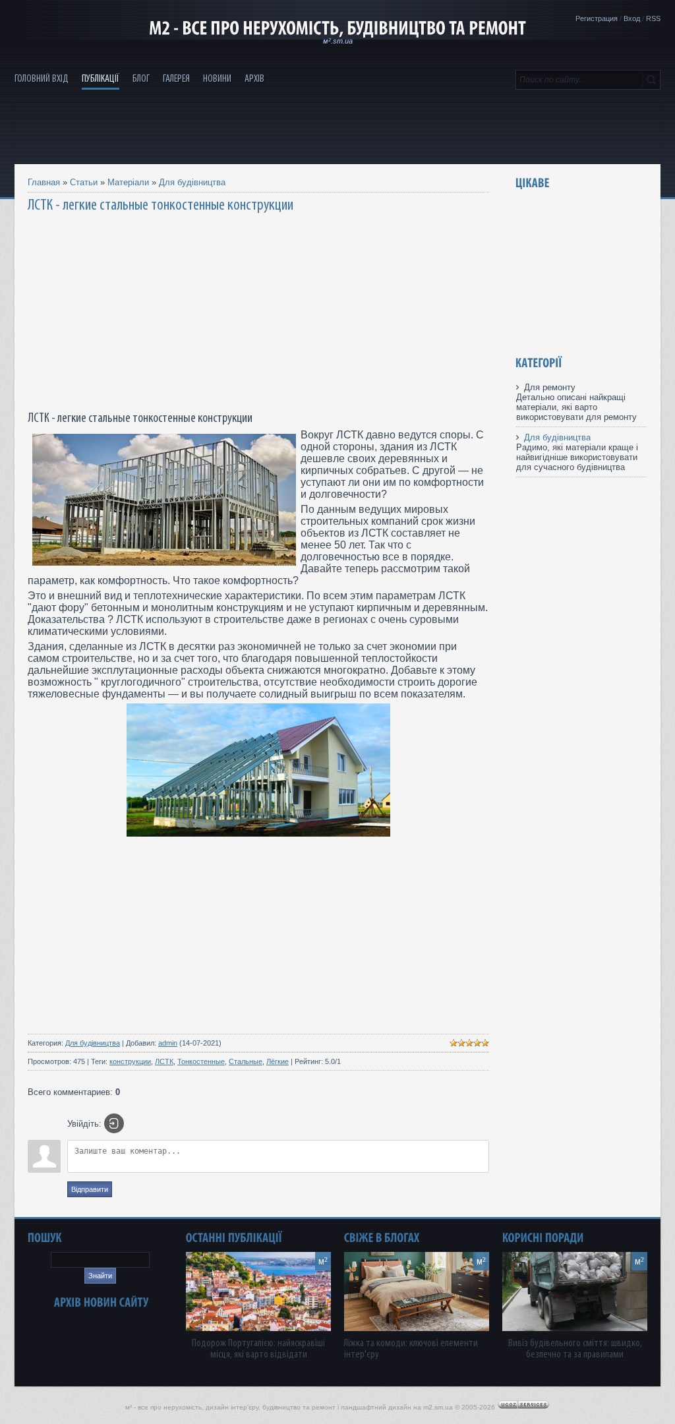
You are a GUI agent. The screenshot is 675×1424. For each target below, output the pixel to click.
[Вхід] (114, 1123)
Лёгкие (277, 1061)
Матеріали (128, 182)
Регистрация (596, 18)
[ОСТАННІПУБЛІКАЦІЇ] (234, 1237)
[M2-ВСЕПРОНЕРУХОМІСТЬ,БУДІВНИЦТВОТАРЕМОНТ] (337, 28)
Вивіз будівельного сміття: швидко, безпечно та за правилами (575, 1349)
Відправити (89, 1189)
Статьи (84, 182)
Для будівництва (192, 182)
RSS (653, 18)
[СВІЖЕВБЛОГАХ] (382, 1237)
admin (167, 1043)
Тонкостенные (201, 1061)
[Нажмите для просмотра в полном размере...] (258, 833)
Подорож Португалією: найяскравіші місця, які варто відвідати (258, 1349)
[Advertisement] (337, 132)
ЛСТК (164, 1061)
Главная (44, 182)
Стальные (245, 1061)
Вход (632, 18)
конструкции (130, 1061)
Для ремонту (549, 387)
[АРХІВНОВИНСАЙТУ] (101, 1302)
